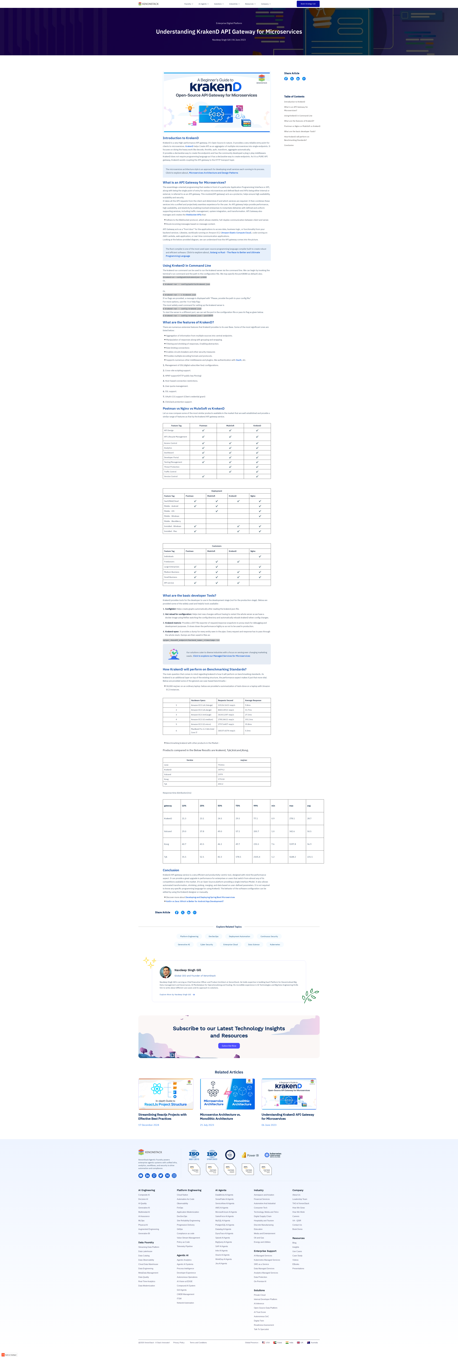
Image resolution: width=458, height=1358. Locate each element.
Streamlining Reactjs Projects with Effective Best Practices (162, 1117)
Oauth (239, 360)
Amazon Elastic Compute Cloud (236, 232)
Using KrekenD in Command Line (298, 115)
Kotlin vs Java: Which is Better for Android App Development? (195, 901)
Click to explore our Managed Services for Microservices (221, 655)
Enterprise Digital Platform (229, 23)
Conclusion (289, 145)
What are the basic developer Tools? (299, 131)
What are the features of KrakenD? (299, 121)
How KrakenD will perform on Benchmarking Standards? (296, 138)
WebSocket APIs (193, 214)
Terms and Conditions (198, 1343)
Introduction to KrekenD (294, 101)
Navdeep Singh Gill (221, 39)
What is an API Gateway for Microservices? (296, 109)
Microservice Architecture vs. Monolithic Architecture (220, 1117)
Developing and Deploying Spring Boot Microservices (210, 897)
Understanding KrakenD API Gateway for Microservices (288, 1117)
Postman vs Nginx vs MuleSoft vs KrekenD (302, 126)
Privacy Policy (179, 1343)
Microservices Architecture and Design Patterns (213, 172)
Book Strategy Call (308, 4)
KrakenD (189, 146)
